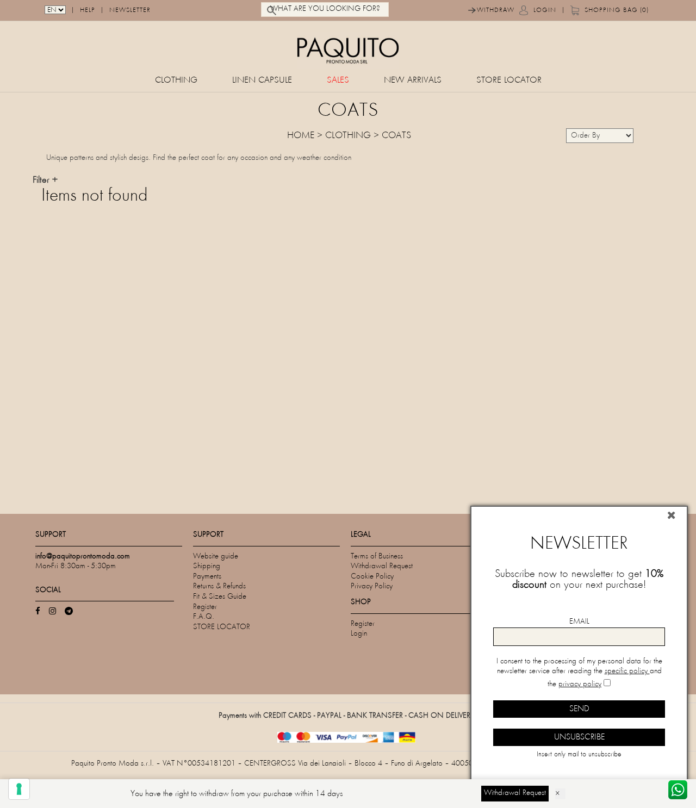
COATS (396, 136)
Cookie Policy (372, 576)
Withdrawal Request (382, 566)
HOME (300, 136)
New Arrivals (413, 81)
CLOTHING (176, 81)
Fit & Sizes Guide (219, 596)
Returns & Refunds (219, 586)
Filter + (45, 180)
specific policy (627, 671)
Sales (338, 81)
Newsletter (130, 11)
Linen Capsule (262, 81)
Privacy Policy (372, 586)
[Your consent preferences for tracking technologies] (19, 789)
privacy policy (579, 684)
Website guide (215, 556)
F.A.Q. (203, 616)
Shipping (206, 566)
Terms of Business (377, 556)
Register (205, 607)
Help (87, 11)
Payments (207, 576)
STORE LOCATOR (509, 81)
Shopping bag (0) (617, 11)
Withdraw (495, 11)
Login (544, 11)
